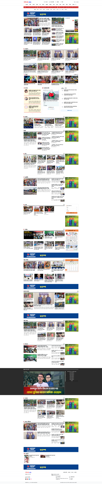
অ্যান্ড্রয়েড (71, 478)
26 (71, 269)
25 (69, 269)
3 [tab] (33, 113)
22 (77, 268)
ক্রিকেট (63, 4)
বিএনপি (41, 9)
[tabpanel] (69, 100)
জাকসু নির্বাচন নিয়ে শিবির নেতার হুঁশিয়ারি (43, 83)
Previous (24, 80)
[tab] (62, 88)
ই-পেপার (72, 472)
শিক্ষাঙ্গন (73, 4)
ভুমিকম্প (63, 9)
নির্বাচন (70, 4)
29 (77, 269)
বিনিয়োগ (66, 9)
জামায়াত (44, 9)
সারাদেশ (34, 4)
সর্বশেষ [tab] (62, 88)
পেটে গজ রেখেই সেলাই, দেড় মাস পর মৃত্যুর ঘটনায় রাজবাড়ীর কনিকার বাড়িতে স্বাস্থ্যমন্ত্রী (45, 21)
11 (69, 267)
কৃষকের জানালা (26, 291)
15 (77, 267)
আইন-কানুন (26, 320)
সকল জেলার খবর (69, 205)
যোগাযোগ (69, 472)
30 (66, 271)
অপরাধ (54, 4)
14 (75, 267)
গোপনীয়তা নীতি (65, 472)
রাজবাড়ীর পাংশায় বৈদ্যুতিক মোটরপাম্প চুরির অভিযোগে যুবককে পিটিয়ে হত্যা (64, 7)
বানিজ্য (37, 4)
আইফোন (71, 479)
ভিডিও (26, 74)
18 (69, 268)
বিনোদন (43, 4)
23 (66, 269)
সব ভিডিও (75, 74)
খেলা (40, 4)
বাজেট (51, 9)
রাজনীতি (47, 4)
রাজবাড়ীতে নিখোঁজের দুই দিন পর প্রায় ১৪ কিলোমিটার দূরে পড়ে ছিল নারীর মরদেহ (43, 7)
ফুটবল (60, 4)
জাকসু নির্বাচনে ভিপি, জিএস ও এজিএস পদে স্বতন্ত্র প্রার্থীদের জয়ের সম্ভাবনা (30, 84)
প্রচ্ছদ (27, 4)
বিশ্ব (25, 153)
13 (73, 267)
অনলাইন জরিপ (46, 88)
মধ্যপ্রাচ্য (57, 9)
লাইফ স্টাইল (26, 259)
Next (77, 26)
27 (73, 269)
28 (75, 269)
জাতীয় (30, 4)
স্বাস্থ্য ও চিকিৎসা (28, 421)
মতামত (57, 4)
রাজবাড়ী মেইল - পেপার (71, 230)
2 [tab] (32, 113)
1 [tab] (31, 113)
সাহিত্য (67, 4)
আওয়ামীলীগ (47, 9)
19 (71, 268)
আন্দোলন (54, 9)
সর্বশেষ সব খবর (69, 110)
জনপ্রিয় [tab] (66, 88)
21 (75, 268)
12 (71, 267)
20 (73, 268)
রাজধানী (50, 4)
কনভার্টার (75, 472)
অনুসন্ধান (71, 212)
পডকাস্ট (26, 453)
